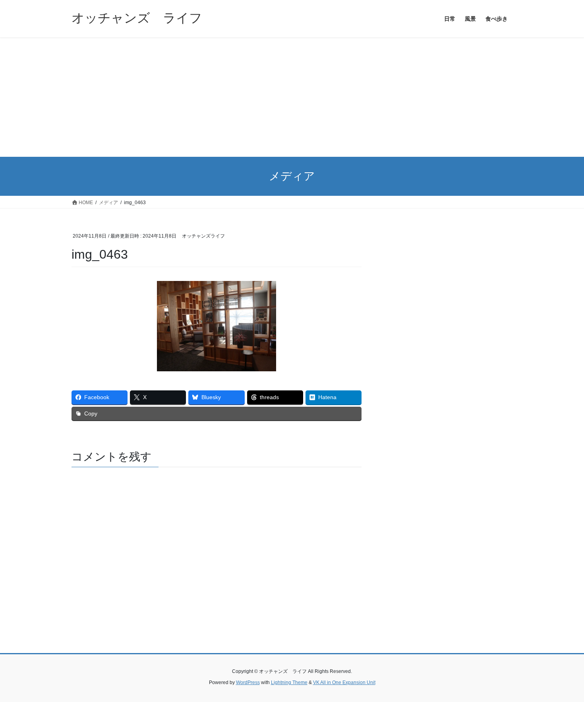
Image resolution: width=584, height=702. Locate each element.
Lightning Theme (289, 682)
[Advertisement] (292, 97)
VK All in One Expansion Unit (344, 682)
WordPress (248, 682)
